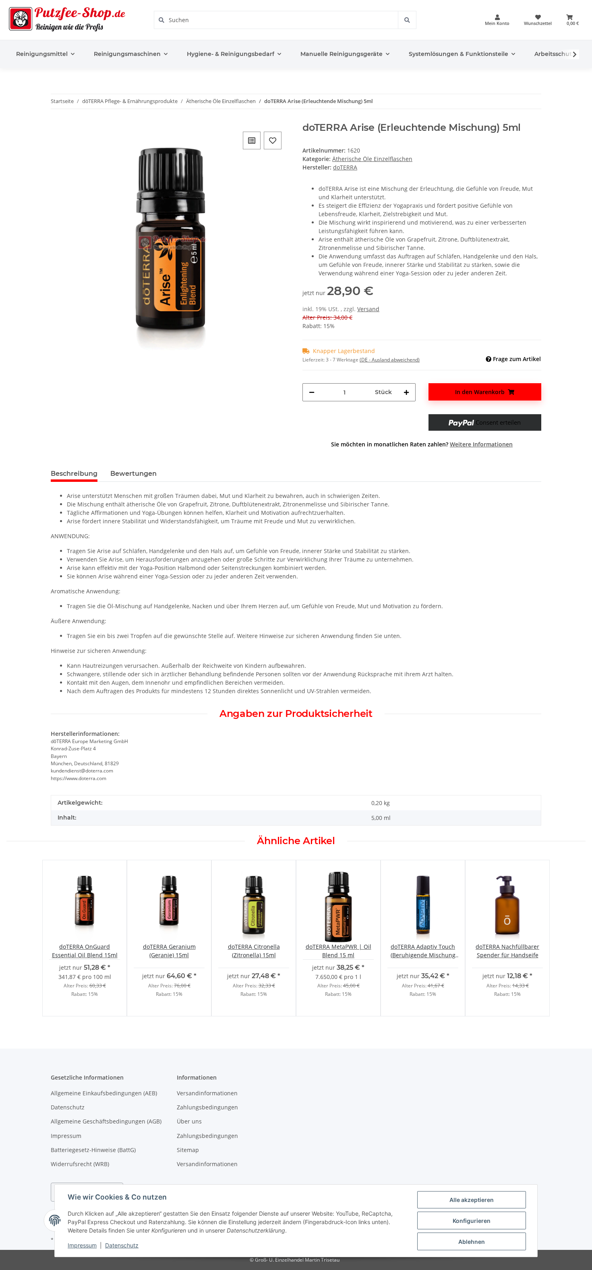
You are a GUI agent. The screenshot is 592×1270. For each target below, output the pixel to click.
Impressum (66, 1136)
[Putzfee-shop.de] (67, 20)
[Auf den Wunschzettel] (273, 140)
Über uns (189, 1121)
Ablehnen (471, 1241)
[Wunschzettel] (537, 20)
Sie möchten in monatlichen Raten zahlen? (422, 444)
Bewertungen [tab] (133, 473)
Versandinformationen (207, 1093)
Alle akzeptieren (471, 1199)
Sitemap (188, 1150)
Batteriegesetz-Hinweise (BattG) (93, 1150)
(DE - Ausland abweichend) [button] (390, 359)
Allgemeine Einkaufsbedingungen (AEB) (104, 1093)
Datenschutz (68, 1107)
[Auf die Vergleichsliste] (252, 140)
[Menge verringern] (312, 392)
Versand (368, 309)
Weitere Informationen (481, 444)
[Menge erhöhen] (406, 392)
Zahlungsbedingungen (207, 1107)
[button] (497, 20)
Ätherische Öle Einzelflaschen (372, 159)
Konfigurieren (472, 1220)
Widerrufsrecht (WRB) (80, 1164)
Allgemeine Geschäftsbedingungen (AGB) (106, 1121)
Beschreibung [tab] (74, 473)
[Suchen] (407, 20)
